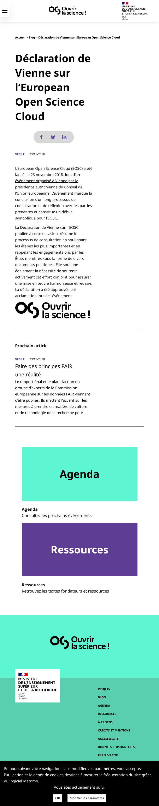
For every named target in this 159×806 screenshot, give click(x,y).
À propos (105, 722)
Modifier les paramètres (87, 798)
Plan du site (108, 755)
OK (57, 798)
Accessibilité (108, 739)
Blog (32, 37)
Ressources (107, 714)
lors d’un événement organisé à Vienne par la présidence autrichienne (47, 180)
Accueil (20, 37)
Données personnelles (116, 747)
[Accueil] (67, 10)
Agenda (104, 705)
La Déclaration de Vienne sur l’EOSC (46, 227)
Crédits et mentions (114, 730)
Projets (104, 689)
